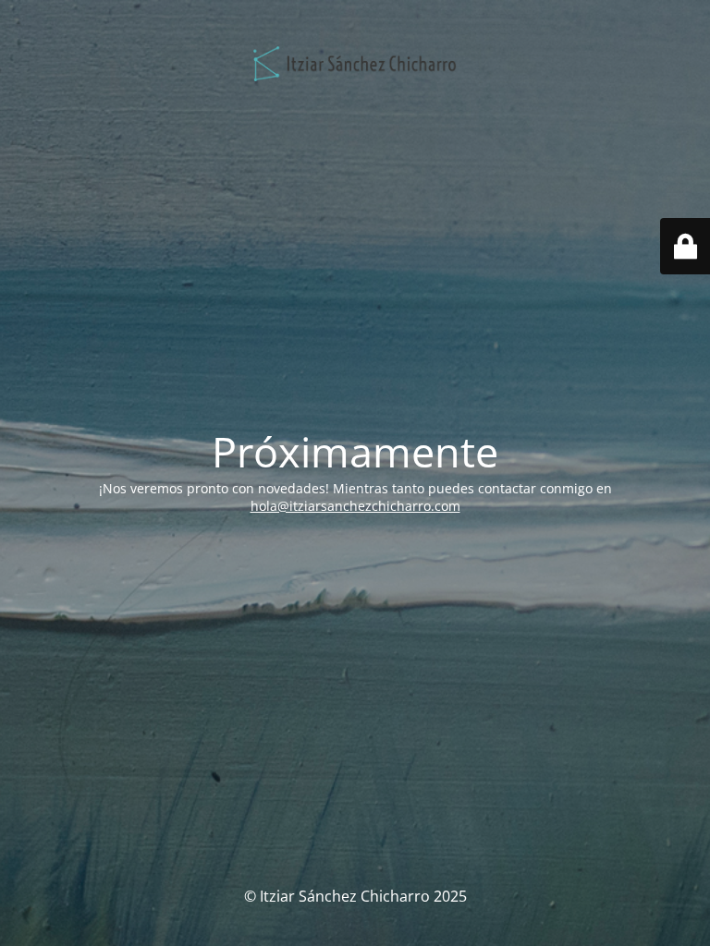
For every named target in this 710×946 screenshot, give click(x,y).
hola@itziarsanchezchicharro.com (355, 506)
